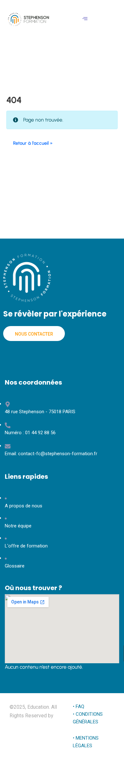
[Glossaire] (62, 533)
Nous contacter (34, 334)
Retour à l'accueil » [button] (33, 143)
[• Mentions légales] (89, 726)
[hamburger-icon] (85, 19)
